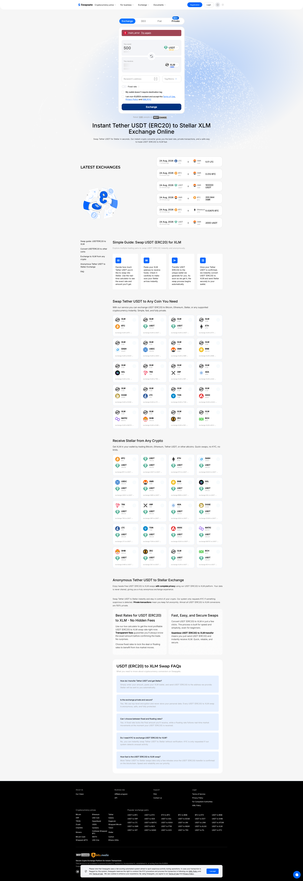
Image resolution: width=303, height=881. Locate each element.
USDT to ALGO (201, 826)
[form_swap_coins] (151, 56)
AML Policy (196, 805)
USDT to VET (132, 830)
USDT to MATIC (150, 822)
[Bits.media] (100, 855)
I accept (212, 871)
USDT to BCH (149, 826)
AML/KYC (147, 99)
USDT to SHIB (217, 819)
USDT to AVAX (167, 822)
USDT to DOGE (184, 819)
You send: (127, 44)
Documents (159, 5)
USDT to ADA (149, 819)
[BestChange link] (160, 118)
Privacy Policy (132, 99)
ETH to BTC (165, 815)
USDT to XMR (132, 826)
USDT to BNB (217, 815)
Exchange (142, 5)
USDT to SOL (166, 819)
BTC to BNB (182, 815)
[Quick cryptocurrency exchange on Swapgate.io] (85, 5)
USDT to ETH (149, 815)
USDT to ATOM (218, 822)
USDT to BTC (132, 815)
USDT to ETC (217, 830)
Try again (146, 33)
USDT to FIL (199, 830)
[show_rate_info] (139, 87)
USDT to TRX (183, 830)
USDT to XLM (217, 826)
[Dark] (222, 4)
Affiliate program (121, 794)
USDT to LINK (200, 822)
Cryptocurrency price (104, 5)
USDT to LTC (132, 822)
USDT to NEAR (184, 826)
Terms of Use (169, 96)
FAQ (82, 271)
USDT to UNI (183, 822)
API (116, 798)
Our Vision (80, 794)
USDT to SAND (150, 830)
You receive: (128, 61)
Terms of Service (198, 794)
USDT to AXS (166, 830)
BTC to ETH (199, 815)
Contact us (157, 798)
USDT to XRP (132, 819)
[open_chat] (297, 875)
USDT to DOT (200, 819)
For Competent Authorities (202, 802)
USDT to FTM (166, 826)
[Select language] (217, 4)
